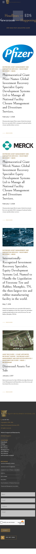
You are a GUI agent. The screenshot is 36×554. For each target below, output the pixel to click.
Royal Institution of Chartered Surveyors (10, 483)
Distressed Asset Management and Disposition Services (16, 68)
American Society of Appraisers (8, 466)
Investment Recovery (11, 360)
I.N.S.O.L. (3, 473)
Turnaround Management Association (9, 486)
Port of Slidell (4, 476)
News (13, 71)
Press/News (3, 479)
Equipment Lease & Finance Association (10, 470)
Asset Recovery (8, 354)
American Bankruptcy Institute (8, 463)
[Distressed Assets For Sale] (18, 340)
